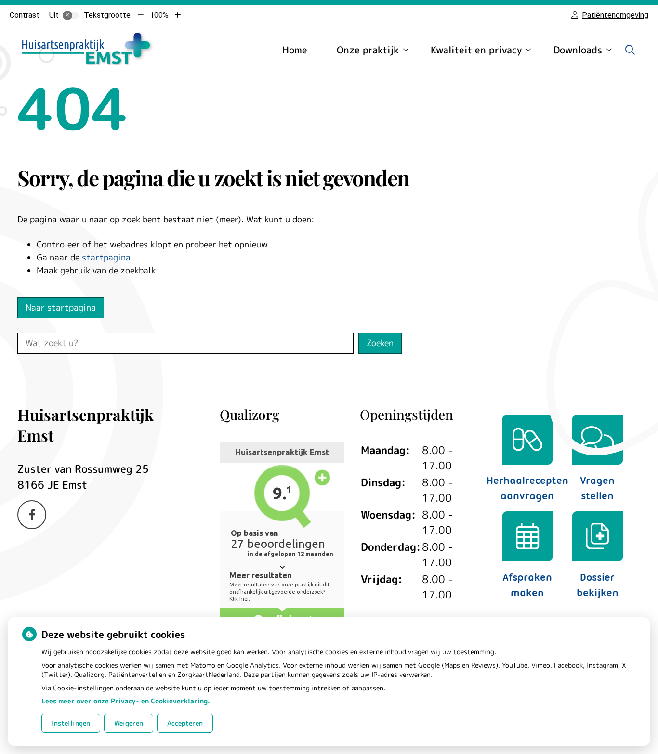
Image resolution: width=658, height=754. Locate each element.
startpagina (106, 257)
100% (159, 15)
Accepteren (185, 723)
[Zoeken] (630, 49)
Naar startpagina (61, 307)
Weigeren (128, 723)
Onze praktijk (368, 49)
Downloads (577, 49)
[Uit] (71, 15)
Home (294, 49)
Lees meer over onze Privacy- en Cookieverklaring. (125, 700)
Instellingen (71, 723)
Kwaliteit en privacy (476, 49)
